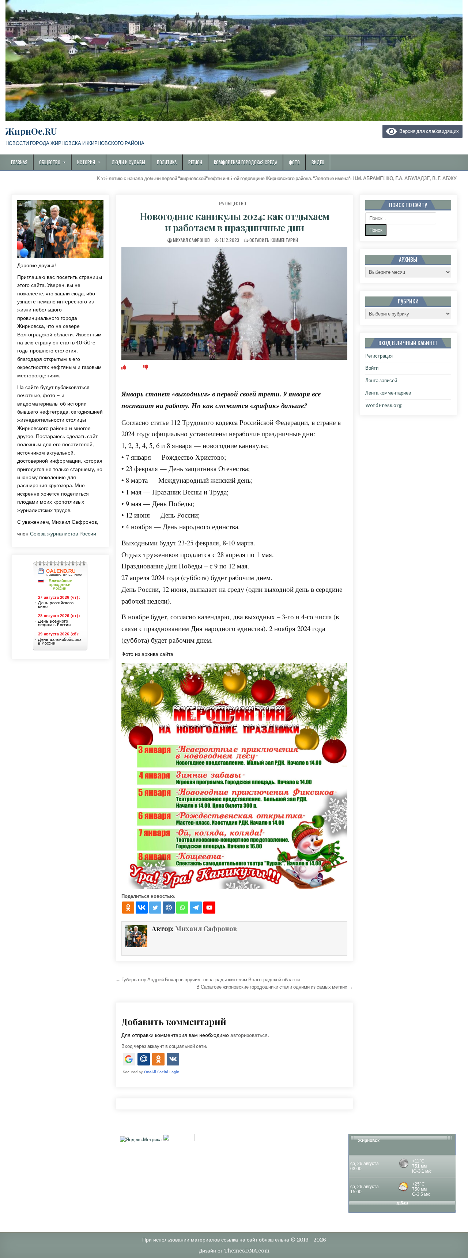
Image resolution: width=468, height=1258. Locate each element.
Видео (318, 162)
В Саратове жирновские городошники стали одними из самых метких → (274, 987)
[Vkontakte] (142, 907)
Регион (195, 162)
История (86, 162)
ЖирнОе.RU (31, 131)
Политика (167, 162)
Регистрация (379, 356)
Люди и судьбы (128, 162)
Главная (19, 162)
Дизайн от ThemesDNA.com (234, 1251)
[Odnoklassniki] (128, 907)
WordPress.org (383, 405)
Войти (371, 368)
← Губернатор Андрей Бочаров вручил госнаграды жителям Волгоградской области (208, 979)
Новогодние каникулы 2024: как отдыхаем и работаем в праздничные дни (234, 222)
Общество (49, 162)
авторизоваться (249, 1035)
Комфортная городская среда (245, 162)
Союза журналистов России (63, 534)
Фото (294, 162)
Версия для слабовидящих (428, 131)
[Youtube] (209, 907)
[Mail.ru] (169, 907)
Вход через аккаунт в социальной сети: (164, 1046)
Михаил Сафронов (191, 240)
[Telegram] (196, 907)
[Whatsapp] (182, 907)
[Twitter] (155, 907)
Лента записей (381, 380)
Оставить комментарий (273, 240)
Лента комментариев (388, 393)
